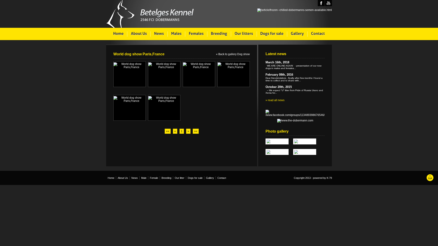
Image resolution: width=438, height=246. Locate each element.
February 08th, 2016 (279, 74)
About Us (123, 178)
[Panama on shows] (277, 152)
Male (143, 178)
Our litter (179, 178)
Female (154, 178)
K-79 (329, 178)
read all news (276, 100)
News (134, 178)
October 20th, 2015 (279, 87)
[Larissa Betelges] (277, 141)
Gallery (210, 178)
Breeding (166, 178)
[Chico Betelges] (304, 152)
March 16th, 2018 (277, 62)
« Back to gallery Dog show (233, 54)
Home (111, 178)
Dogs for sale (195, 178)
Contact (221, 178)
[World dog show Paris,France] (130, 65)
